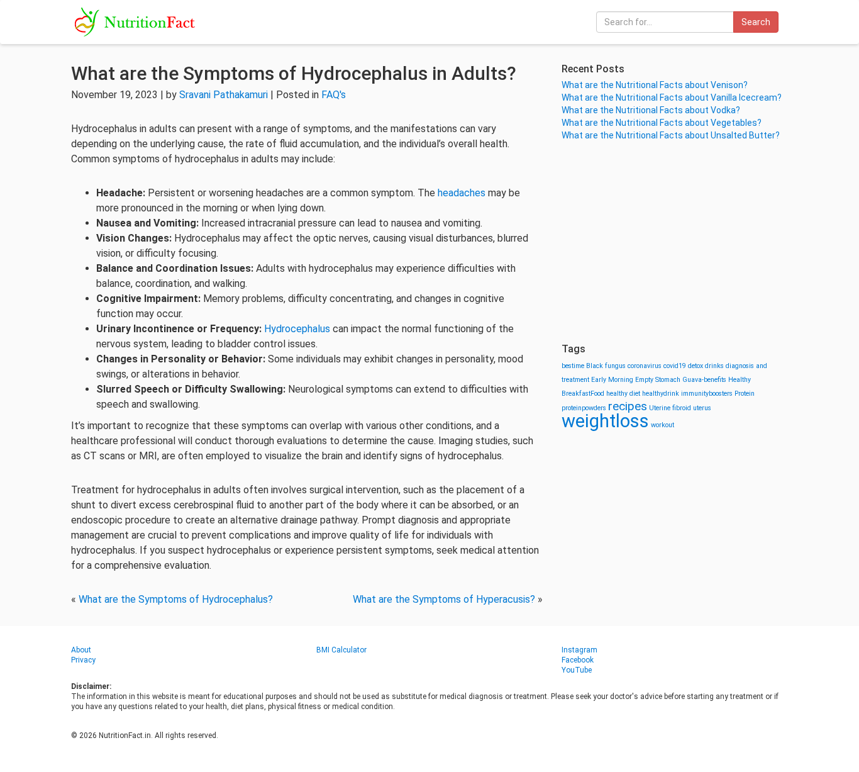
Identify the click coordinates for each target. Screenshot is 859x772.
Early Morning (612, 380)
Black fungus (606, 366)
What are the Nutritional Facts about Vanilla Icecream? (672, 97)
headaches (463, 193)
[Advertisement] (675, 242)
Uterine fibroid (670, 408)
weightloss (605, 421)
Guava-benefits (704, 380)
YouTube (577, 670)
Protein (744, 393)
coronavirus (645, 366)
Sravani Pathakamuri (223, 95)
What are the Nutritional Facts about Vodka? (651, 110)
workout (662, 425)
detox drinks (706, 366)
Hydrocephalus (298, 329)
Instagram (579, 650)
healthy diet (623, 393)
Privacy (83, 660)
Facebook (578, 660)
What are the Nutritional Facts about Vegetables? (662, 123)
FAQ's (333, 95)
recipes (627, 406)
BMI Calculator (341, 650)
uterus (702, 408)
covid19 (674, 366)
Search (755, 22)
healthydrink (660, 393)
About (81, 650)
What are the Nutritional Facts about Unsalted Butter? (671, 135)
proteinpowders (584, 408)
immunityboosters (707, 393)
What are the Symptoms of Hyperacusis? (444, 599)
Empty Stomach (657, 380)
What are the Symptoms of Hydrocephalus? (176, 599)
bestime (573, 366)
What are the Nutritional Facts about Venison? (655, 85)
